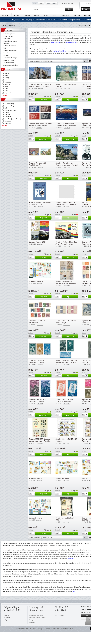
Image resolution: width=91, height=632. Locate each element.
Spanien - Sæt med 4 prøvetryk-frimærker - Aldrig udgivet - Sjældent (40, 126)
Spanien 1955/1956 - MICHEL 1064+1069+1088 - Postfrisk (66, 361)
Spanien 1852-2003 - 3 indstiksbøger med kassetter (65, 282)
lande (52, 42)
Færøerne (8, 82)
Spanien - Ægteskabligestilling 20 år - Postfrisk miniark (66, 243)
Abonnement (64, 15)
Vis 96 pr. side (48, 61)
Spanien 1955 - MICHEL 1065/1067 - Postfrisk (37, 361)
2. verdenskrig (9, 106)
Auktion (45, 15)
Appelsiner (8, 114)
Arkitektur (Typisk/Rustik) (13, 119)
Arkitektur (8, 116)
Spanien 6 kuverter (62, 478)
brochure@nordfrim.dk (60, 51)
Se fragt (30, 96)
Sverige (7, 78)
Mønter (36, 15)
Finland (7, 80)
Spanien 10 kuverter (36, 281)
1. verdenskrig (9, 104)
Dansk (35, 3)
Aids (6, 108)
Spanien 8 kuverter (36, 518)
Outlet (54, 15)
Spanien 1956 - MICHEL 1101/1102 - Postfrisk (64, 401)
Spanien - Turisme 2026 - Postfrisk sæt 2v (38, 164)
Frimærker (6, 15)
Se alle (4, 95)
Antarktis (7, 112)
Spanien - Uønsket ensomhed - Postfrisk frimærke (40, 203)
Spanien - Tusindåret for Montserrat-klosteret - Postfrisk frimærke (66, 165)
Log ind (64, 3)
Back (87, 61)
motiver (57, 42)
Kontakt (70, 3)
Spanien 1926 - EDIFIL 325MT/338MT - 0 (37, 322)
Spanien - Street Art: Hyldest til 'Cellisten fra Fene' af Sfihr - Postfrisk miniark (40, 86)
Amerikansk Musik (11, 110)
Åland (6, 88)
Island (6, 86)
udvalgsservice (71, 42)
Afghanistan (8, 93)
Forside (4, 26)
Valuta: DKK (51, 3)
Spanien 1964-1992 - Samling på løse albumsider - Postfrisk (39, 440)
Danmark (7, 73)
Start (84, 61)
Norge (6, 75)
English (41, 3)
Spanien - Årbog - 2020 (37, 242)
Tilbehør (16, 15)
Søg (69, 9)
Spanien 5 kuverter (36, 478)
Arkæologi (8, 121)
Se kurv (85, 9)
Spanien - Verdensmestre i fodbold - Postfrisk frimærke (65, 203)
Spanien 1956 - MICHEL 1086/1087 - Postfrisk (37, 401)
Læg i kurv (43, 100)
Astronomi (8, 123)
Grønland (7, 84)
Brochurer (76, 15)
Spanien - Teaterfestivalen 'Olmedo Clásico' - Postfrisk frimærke (65, 126)
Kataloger (26, 15)
